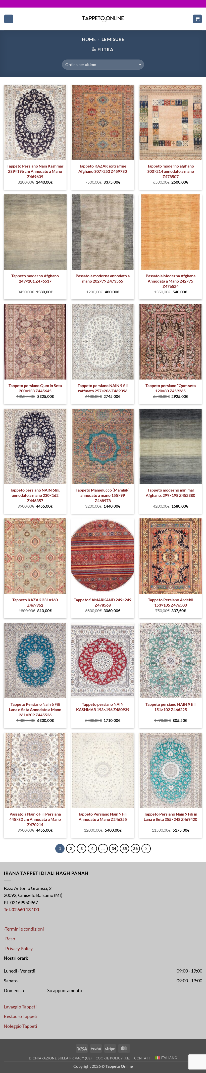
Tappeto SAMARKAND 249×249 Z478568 (102, 602)
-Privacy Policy (18, 948)
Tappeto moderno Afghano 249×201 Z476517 (35, 278)
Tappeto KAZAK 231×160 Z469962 (35, 602)
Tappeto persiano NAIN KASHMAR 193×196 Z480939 (102, 707)
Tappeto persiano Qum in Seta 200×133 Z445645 (35, 388)
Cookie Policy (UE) (113, 1058)
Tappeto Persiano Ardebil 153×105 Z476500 (170, 602)
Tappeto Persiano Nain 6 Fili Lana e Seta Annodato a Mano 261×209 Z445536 (35, 709)
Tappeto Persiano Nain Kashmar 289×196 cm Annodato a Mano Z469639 (35, 171)
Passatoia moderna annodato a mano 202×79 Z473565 (103, 278)
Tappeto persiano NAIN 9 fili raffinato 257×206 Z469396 (103, 388)
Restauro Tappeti (20, 1016)
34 (114, 848)
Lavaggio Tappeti (20, 1006)
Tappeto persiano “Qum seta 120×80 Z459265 (170, 388)
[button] (8, 19)
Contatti (142, 1058)
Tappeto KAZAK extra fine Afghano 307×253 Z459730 (102, 169)
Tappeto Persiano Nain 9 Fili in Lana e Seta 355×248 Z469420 (170, 817)
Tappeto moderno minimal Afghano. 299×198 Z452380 (170, 493)
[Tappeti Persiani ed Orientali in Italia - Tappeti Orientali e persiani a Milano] (103, 19)
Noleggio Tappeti (20, 1026)
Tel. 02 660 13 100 (21, 909)
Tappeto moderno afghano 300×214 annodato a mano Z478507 (170, 171)
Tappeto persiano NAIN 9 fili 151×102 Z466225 (170, 707)
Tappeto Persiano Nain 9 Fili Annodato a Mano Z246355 (102, 817)
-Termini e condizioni (24, 929)
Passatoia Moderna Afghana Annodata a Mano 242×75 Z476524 (170, 280)
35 (124, 848)
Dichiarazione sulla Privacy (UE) (60, 1058)
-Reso (9, 938)
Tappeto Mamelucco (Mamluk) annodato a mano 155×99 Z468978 (103, 495)
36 (135, 848)
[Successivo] (146, 848)
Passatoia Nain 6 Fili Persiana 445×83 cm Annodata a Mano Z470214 (35, 819)
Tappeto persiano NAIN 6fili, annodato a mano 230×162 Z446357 (35, 495)
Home (89, 39)
